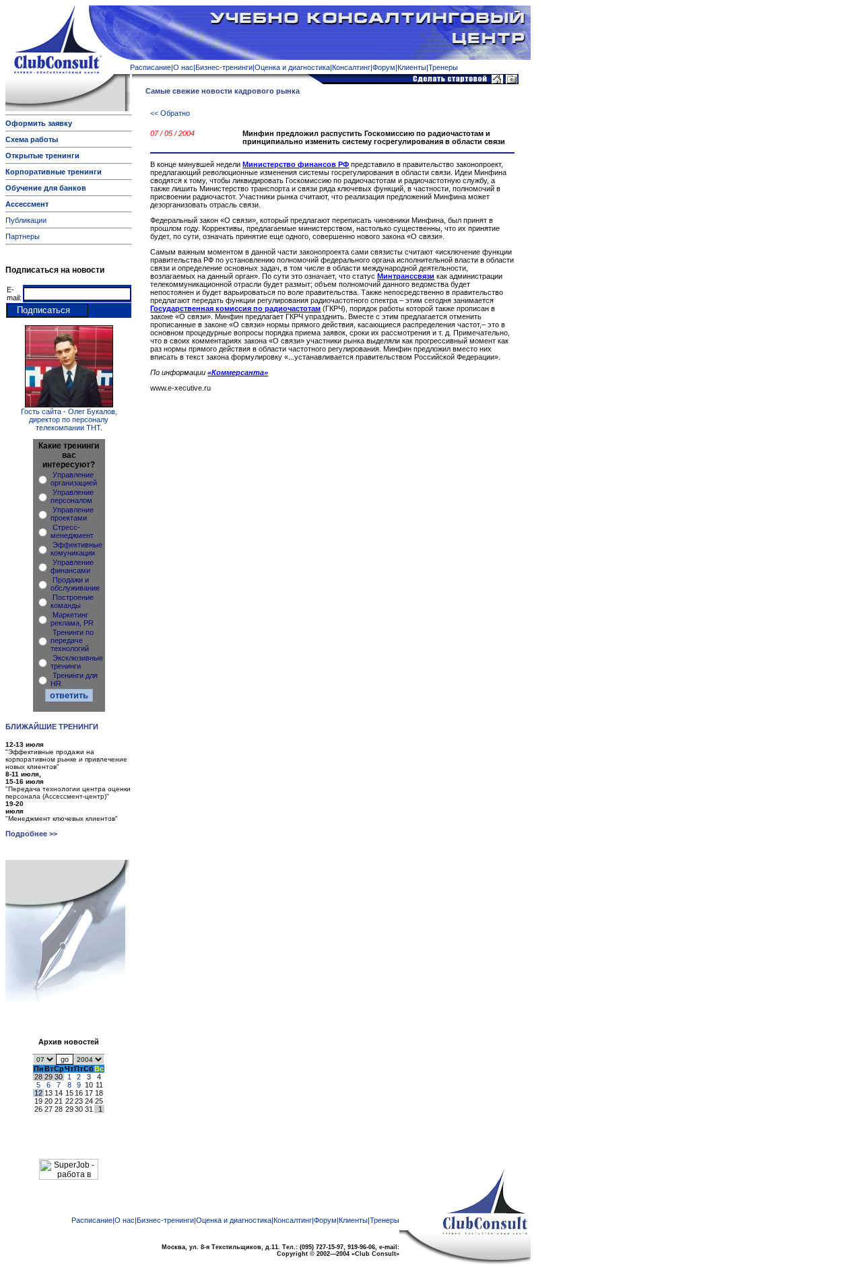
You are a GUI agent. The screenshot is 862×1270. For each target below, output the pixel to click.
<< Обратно (170, 113)
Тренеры (443, 67)
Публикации (25, 220)
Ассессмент (26, 204)
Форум (383, 67)
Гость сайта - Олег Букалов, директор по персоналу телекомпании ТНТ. (69, 419)
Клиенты (411, 67)
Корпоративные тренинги (53, 172)
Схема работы (31, 139)
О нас (183, 67)
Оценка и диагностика (292, 67)
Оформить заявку (38, 123)
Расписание (150, 67)
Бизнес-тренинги (224, 67)
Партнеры (22, 236)
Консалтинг (351, 67)
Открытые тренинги (42, 156)
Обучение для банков (45, 188)
